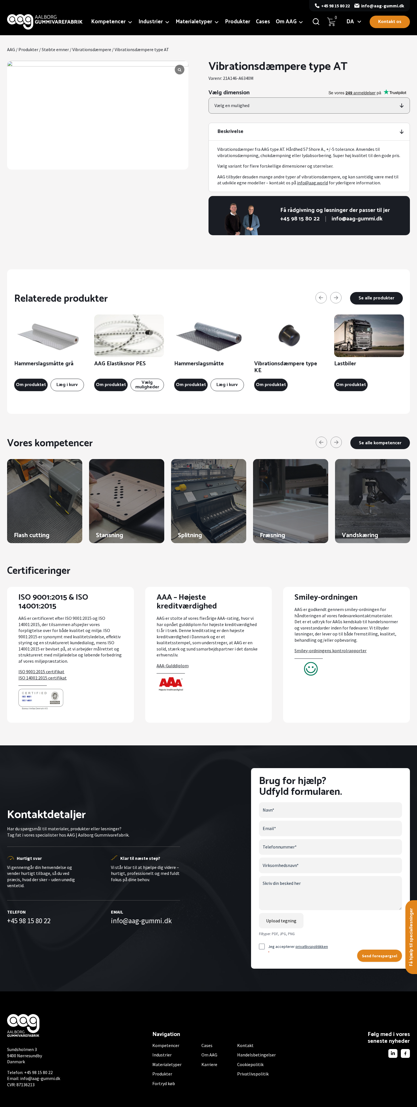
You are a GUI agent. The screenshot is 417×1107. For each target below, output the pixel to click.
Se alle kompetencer (380, 443)
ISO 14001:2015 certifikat (42, 678)
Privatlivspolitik (253, 1074)
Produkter (237, 21)
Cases (263, 21)
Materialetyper (194, 21)
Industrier (150, 21)
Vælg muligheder (147, 385)
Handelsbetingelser (256, 1055)
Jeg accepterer (298, 949)
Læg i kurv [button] (67, 385)
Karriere (209, 1064)
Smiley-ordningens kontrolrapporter (330, 650)
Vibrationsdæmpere (91, 49)
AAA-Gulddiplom (173, 665)
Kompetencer (108, 21)
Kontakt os (389, 22)
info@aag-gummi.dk (382, 6)
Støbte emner (55, 49)
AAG (11, 49)
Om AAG (286, 21)
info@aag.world (312, 182)
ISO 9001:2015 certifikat (41, 671)
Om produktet (31, 385)
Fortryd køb (163, 1083)
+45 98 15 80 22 (335, 6)
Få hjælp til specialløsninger (411, 937)
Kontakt (245, 1045)
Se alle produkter (376, 298)
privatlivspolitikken (312, 946)
